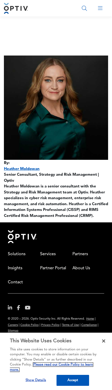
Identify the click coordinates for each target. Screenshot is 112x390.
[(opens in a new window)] (12, 308)
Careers (13, 325)
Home (90, 319)
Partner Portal (53, 268)
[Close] (103, 341)
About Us (81, 268)
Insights (15, 268)
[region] (56, 361)
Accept (72, 380)
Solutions (17, 254)
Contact (15, 282)
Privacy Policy (50, 325)
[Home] (16, 8)
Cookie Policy (29, 325)
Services (48, 254)
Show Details (36, 380)
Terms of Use (70, 325)
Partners (80, 254)
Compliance (89, 325)
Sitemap (13, 331)
